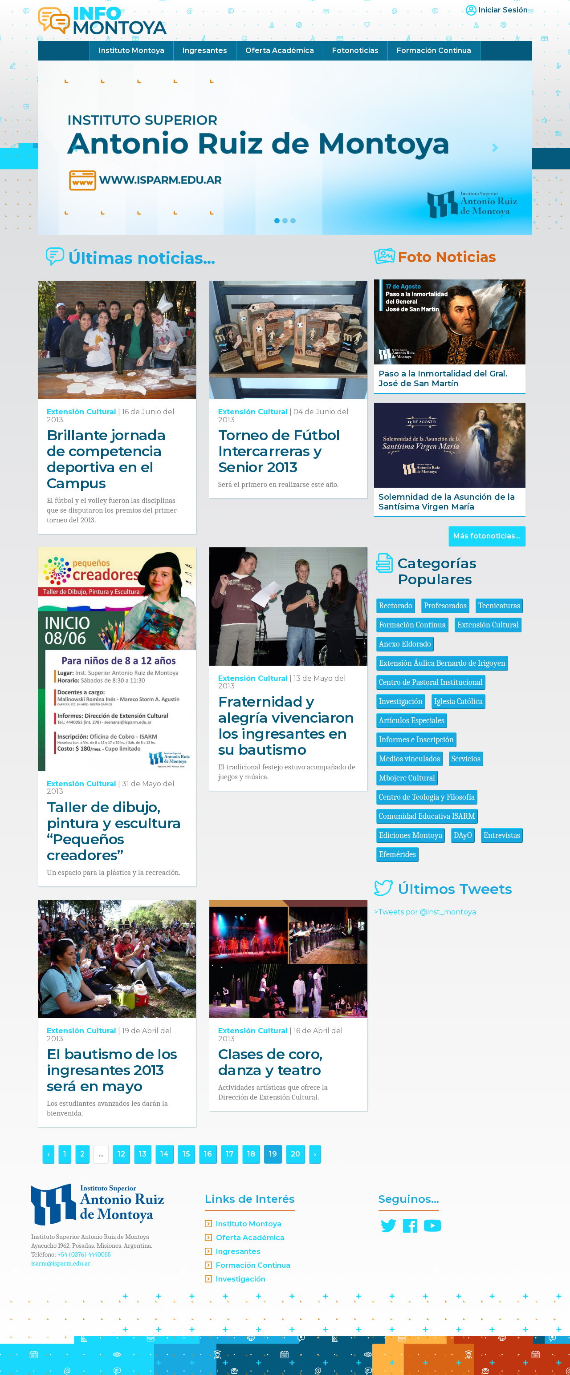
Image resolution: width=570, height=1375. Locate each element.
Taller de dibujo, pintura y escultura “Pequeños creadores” (114, 831)
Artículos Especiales (411, 720)
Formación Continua (434, 50)
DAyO (463, 835)
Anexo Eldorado (405, 644)
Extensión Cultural (81, 412)
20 (295, 1154)
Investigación (401, 701)
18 (251, 1154)
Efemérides (397, 854)
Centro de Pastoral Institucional (431, 682)
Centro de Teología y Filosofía (427, 797)
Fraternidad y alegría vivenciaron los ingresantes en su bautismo (286, 725)
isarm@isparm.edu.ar (60, 1263)
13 (143, 1154)
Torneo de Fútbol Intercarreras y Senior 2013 (279, 451)
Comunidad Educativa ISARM (427, 816)
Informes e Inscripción (416, 739)
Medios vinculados (409, 759)
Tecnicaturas (499, 606)
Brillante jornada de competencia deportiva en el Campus (106, 459)
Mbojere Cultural (407, 778)
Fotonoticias (355, 50)
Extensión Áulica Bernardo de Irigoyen (442, 663)
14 (164, 1154)
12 (121, 1154)
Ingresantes (205, 50)
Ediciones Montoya (410, 835)
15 (186, 1154)
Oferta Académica (279, 50)
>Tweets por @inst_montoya (425, 912)
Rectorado (395, 606)
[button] (75, 148)
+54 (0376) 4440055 (84, 1254)
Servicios (466, 759)
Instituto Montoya (131, 50)
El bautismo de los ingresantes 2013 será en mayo (112, 1070)
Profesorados (445, 606)
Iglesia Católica (458, 701)
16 (208, 1154)
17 (229, 1154)
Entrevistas (502, 835)
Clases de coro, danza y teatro (270, 1062)
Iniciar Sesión (503, 10)
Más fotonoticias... (487, 536)
